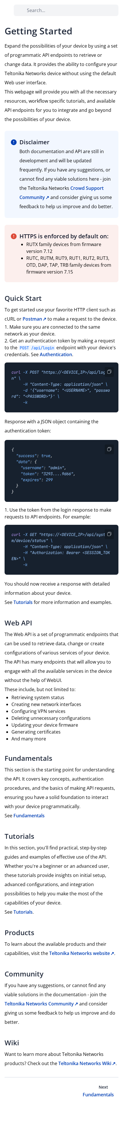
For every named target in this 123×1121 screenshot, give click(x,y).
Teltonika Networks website (79, 953)
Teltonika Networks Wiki (84, 1063)
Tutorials (23, 602)
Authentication (56, 354)
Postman (32, 319)
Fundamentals (29, 815)
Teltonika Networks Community (39, 1004)
